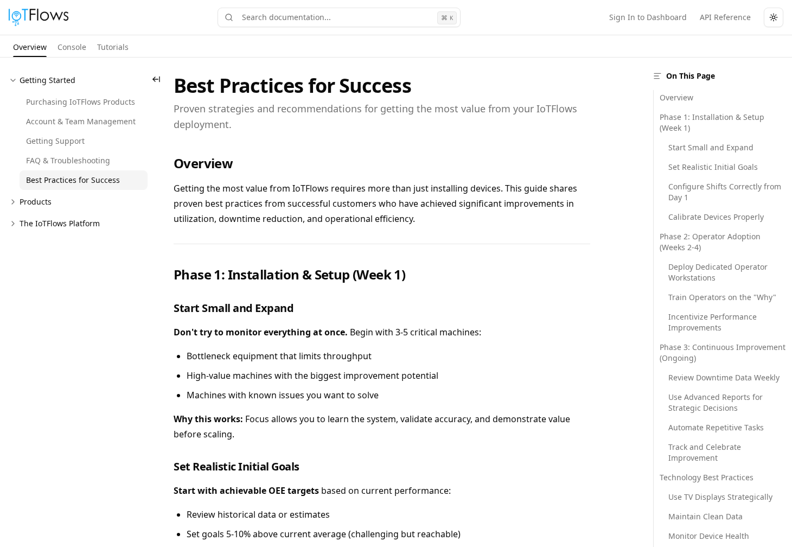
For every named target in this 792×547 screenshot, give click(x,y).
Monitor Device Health (708, 536)
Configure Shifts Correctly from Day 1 (724, 191)
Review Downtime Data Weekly (724, 377)
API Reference (725, 17)
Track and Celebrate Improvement (704, 452)
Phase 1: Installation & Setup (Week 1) (712, 122)
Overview (676, 97)
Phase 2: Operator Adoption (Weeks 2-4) (710, 241)
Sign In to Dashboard (648, 17)
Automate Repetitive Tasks (716, 427)
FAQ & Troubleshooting (68, 160)
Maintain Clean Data (705, 516)
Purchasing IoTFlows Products (80, 102)
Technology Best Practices (706, 477)
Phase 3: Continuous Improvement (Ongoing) (722, 352)
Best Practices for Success (73, 180)
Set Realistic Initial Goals (713, 167)
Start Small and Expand (710, 147)
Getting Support (55, 141)
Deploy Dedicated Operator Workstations (718, 272)
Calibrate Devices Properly (716, 217)
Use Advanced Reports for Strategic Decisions (715, 402)
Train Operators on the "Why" (722, 297)
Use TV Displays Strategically (720, 497)
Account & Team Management (81, 121)
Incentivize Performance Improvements (712, 322)
